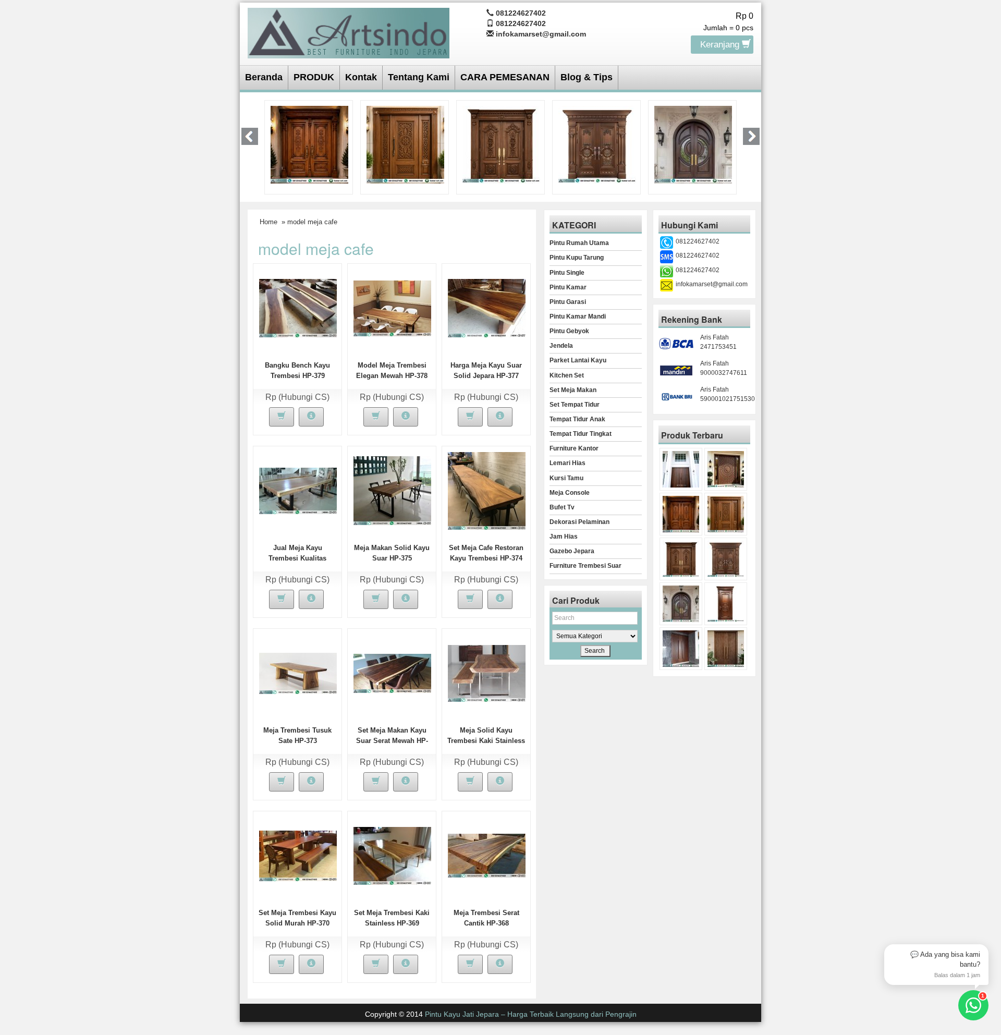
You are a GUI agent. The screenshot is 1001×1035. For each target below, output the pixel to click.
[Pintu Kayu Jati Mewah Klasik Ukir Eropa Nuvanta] (501, 144)
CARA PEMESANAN (505, 77)
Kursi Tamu (566, 478)
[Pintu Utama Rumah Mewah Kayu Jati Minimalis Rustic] (725, 648)
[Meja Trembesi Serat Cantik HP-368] (487, 855)
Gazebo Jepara (572, 551)
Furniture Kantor (574, 448)
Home (268, 222)
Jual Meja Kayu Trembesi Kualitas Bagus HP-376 (297, 558)
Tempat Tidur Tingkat (581, 433)
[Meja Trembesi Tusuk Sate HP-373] (298, 672)
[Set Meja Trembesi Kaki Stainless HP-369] (392, 855)
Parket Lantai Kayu (578, 360)
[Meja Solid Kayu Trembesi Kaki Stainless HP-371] (487, 672)
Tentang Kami (418, 77)
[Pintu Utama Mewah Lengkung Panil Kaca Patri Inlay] (597, 144)
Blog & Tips (586, 77)
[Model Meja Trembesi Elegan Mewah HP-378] (392, 307)
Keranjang (721, 45)
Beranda (264, 77)
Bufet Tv (562, 507)
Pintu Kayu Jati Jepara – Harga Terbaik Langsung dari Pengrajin (531, 1014)
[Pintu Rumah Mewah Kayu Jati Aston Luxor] (681, 514)
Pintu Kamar (568, 287)
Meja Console (570, 492)
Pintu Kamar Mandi (578, 316)
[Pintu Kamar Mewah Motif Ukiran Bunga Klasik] (725, 604)
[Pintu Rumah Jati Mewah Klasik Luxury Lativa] (405, 144)
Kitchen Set (567, 375)
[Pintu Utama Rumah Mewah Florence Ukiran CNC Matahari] (725, 469)
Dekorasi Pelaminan (579, 522)
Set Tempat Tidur (575, 404)
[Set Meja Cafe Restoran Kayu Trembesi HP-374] (487, 490)
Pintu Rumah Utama (579, 243)
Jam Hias (564, 536)
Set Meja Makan (573, 390)
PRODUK (314, 77)
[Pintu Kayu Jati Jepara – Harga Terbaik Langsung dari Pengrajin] (348, 31)
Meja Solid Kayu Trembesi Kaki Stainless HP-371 (486, 740)
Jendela (561, 345)
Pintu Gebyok (569, 331)
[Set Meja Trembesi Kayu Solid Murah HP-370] (298, 855)
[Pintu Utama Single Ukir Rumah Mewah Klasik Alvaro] (309, 144)
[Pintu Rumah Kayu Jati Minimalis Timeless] (681, 469)
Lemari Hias (567, 463)
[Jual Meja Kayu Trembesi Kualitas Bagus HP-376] (298, 490)
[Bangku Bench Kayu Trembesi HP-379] (298, 307)
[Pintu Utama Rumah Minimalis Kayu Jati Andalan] (693, 144)
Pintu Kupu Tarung (577, 257)
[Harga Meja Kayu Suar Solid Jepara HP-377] (487, 307)
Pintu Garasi (568, 302)
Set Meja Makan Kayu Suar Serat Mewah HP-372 (392, 740)
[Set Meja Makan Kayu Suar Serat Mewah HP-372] (392, 672)
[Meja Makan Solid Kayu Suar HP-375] (392, 490)
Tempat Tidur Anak (577, 419)
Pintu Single (567, 272)
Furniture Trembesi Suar (585, 565)
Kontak (361, 77)
